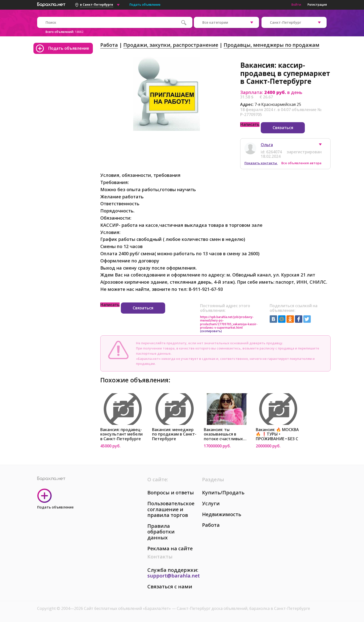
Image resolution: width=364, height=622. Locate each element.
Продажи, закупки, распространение (170, 45)
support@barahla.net (173, 575)
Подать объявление (145, 4)
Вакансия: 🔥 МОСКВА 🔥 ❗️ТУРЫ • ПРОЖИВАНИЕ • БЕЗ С (277, 434)
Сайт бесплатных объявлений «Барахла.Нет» (128, 608)
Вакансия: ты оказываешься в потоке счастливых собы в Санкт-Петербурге (223, 434)
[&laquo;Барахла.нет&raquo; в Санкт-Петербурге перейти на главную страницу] (51, 3)
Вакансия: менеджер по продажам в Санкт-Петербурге (174, 434)
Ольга (267, 144)
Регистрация (317, 4)
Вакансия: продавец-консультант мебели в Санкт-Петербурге (121, 434)
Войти (296, 4)
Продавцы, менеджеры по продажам (271, 45)
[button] (323, 145)
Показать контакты (261, 163)
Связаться (283, 127)
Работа (109, 45)
